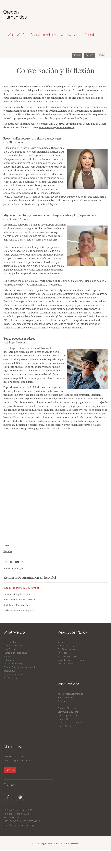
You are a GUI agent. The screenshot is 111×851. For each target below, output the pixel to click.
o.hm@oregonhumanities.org (19, 825)
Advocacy (62, 700)
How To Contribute (67, 663)
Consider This (10, 641)
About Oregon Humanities (70, 693)
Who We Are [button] (70, 34)
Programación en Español (16, 674)
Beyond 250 (9, 670)
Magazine (62, 641)
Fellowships (9, 660)
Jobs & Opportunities (68, 715)
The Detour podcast (67, 649)
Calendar (90, 34)
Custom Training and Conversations (20, 667)
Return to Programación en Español (30, 577)
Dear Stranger (10, 649)
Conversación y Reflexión (17, 594)
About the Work (65, 697)
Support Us (63, 718)
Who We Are (68, 683)
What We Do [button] (17, 34)
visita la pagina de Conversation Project (65, 118)
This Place (62, 652)
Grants (6, 656)
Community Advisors (68, 711)
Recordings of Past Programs (72, 660)
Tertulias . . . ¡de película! (16, 605)
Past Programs (10, 678)
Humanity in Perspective (15, 652)
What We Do (14, 632)
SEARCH (102, 55)
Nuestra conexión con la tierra (19, 599)
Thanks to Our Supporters (71, 722)
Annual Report (65, 726)
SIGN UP (77, 55)
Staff (60, 704)
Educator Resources (68, 656)
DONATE (90, 55)
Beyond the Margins (67, 645)
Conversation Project (13, 645)
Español (7, 551)
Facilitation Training (12, 663)
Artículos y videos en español (19, 610)
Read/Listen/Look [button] (43, 34)
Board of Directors (67, 708)
